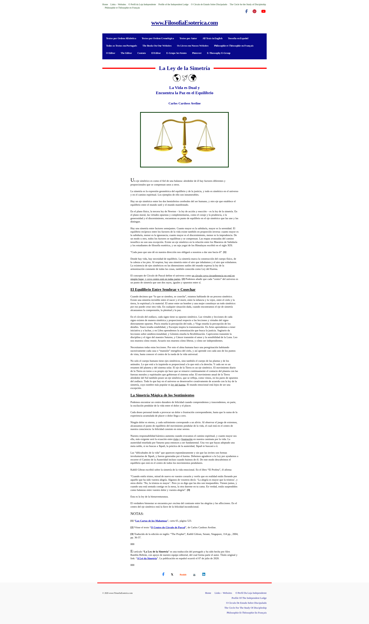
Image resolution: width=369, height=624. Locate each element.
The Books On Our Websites (157, 45)
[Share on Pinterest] (194, 574)
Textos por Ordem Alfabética (121, 38)
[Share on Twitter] (172, 574)
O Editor (110, 53)
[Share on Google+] (183, 574)
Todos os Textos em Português (121, 45)
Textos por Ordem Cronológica (158, 38)
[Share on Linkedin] (204, 574)
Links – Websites (118, 4)
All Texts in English (212, 38)
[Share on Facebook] (163, 574)
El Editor (156, 53)
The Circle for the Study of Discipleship (248, 4)
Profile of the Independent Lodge (173, 4)
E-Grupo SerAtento (176, 53)
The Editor (126, 53)
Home (105, 4)
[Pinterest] (254, 11)
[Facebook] (246, 11)
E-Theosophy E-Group (218, 53)
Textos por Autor (188, 38)
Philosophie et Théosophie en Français (122, 7)
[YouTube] (263, 11)
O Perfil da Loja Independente (142, 4)
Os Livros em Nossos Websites (192, 45)
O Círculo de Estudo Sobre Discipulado (209, 4)
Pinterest (197, 53)
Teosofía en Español (238, 38)
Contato (141, 53)
